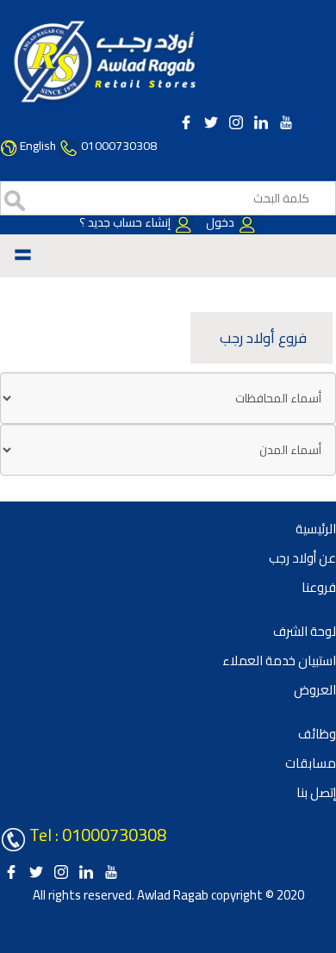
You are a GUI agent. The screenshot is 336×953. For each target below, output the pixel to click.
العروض (315, 689)
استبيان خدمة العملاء (279, 660)
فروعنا (319, 587)
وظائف (317, 733)
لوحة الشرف (304, 631)
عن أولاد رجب (302, 557)
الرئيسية (316, 528)
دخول (220, 222)
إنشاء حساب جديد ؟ (126, 222)
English (38, 145)
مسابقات (310, 763)
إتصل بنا (316, 792)
